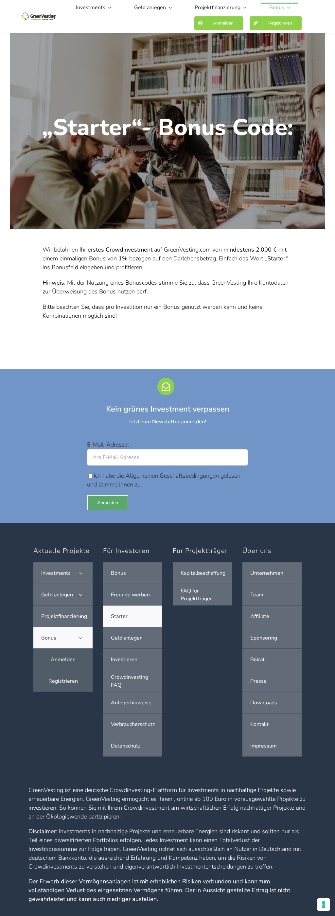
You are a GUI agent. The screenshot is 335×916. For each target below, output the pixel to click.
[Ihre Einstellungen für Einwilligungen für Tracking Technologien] (323, 904)
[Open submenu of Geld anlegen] (80, 594)
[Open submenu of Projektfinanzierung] (80, 616)
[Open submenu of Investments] (80, 573)
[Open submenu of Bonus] (80, 637)
